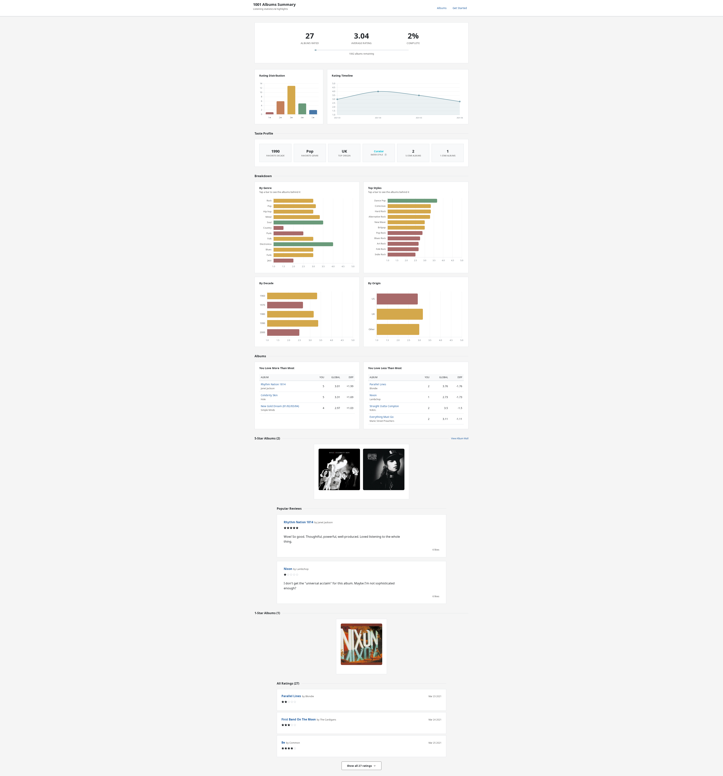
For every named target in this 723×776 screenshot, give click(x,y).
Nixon (373, 395)
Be (283, 742)
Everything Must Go (382, 417)
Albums (442, 8)
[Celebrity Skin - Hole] (339, 469)
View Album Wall (459, 438)
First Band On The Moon (298, 719)
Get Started (460, 8)
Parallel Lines (378, 384)
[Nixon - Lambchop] (361, 644)
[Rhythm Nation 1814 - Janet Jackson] (383, 469)
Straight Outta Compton (384, 406)
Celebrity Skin (269, 395)
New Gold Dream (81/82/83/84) (280, 406)
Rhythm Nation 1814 (273, 384)
